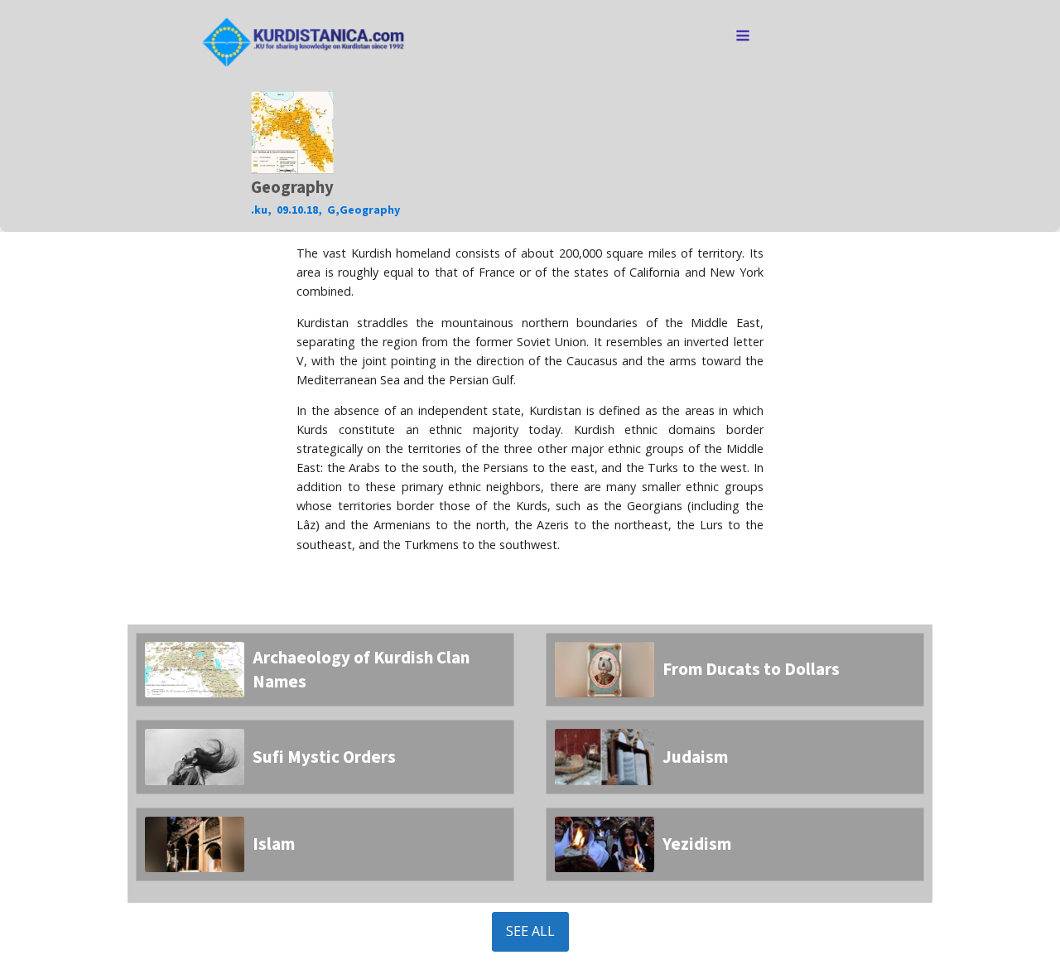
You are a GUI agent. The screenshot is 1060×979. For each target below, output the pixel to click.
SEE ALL (530, 931)
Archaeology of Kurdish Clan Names (361, 669)
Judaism (695, 757)
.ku (259, 210)
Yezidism (696, 844)
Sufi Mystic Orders (324, 757)
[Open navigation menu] (743, 37)
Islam (274, 844)
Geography (370, 210)
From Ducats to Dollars (751, 669)
